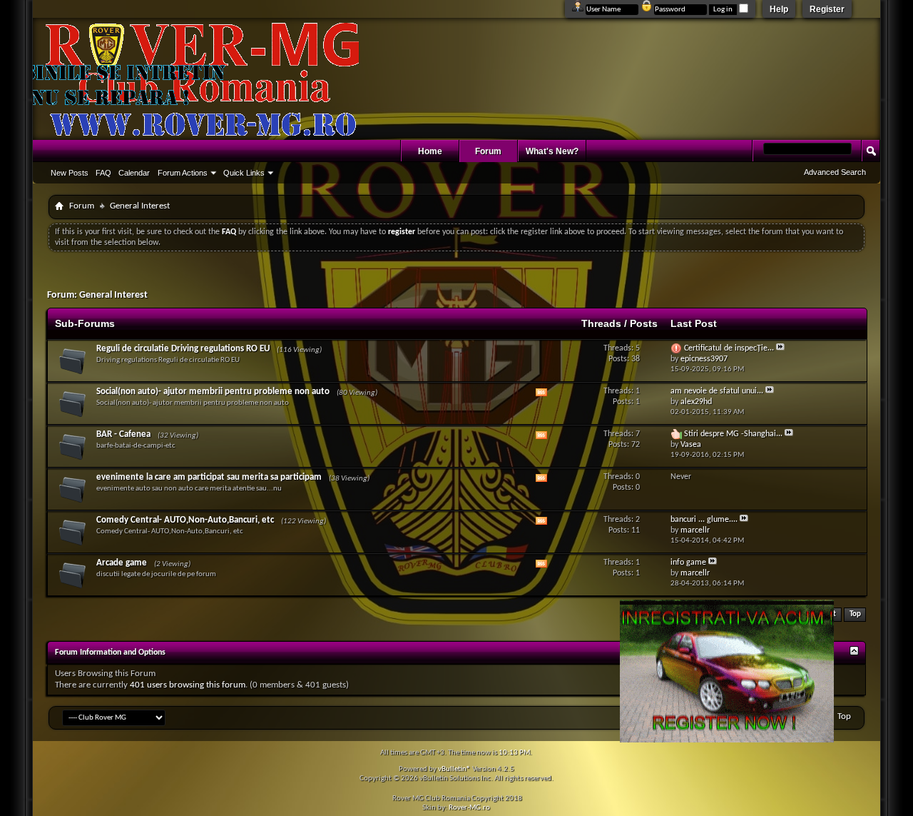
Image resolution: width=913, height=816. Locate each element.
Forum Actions (183, 172)
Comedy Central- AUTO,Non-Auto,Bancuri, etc (185, 520)
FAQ (103, 172)
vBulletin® (454, 769)
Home (430, 151)
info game (688, 562)
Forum (488, 151)
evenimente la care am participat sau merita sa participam (209, 477)
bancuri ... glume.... (704, 519)
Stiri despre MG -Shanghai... (733, 434)
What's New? (552, 151)
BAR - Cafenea (123, 434)
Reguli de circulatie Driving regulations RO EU (183, 348)
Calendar (134, 172)
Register (827, 9)
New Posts (69, 172)
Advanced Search (835, 172)
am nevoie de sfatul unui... (716, 391)
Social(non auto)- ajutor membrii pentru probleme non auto (213, 391)
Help (779, 9)
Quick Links (244, 172)
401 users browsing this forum (187, 685)
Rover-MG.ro (469, 808)
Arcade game (121, 563)
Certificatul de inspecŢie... (729, 348)
